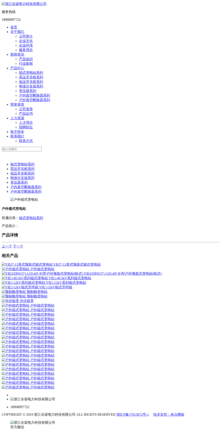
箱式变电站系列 (31, 72)
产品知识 (26, 59)
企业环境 (26, 45)
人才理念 (26, 122)
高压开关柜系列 (31, 77)
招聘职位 (26, 127)
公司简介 (26, 36)
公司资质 (26, 109)
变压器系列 (27, 91)
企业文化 (26, 41)
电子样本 (17, 132)
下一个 (18, 246)
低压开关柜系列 (31, 82)
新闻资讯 (17, 54)
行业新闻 (26, 63)
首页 (13, 27)
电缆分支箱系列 (31, 86)
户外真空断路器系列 (34, 100)
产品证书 (26, 113)
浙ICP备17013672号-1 (133, 414)
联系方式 (26, 141)
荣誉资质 (17, 104)
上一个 (7, 246)
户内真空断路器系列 (34, 95)
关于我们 (17, 32)
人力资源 (17, 118)
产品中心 (17, 68)
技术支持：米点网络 (168, 414)
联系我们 (17, 136)
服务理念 (26, 50)
